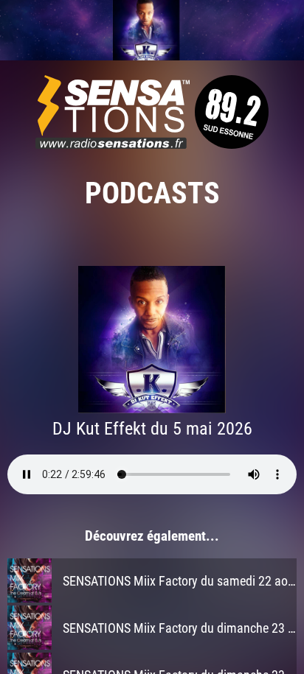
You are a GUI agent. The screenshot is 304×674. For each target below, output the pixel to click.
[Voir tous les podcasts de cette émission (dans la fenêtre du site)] (152, 30)
